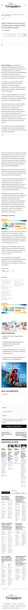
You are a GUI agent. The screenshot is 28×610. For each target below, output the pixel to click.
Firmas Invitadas (3, 449)
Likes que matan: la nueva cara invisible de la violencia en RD (4, 454)
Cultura (17, 492)
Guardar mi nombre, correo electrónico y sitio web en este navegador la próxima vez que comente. (13, 420)
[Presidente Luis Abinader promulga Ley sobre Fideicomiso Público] (24, 445)
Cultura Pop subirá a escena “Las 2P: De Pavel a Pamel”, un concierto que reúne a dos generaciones (14, 351)
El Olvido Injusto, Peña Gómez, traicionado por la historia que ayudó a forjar (10, 456)
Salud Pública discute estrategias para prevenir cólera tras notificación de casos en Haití (6, 293)
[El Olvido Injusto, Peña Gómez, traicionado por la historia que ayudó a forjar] (11, 445)
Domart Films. (23, 608)
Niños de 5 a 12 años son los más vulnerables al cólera (19, 281)
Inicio (2, 14)
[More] (25, 35)
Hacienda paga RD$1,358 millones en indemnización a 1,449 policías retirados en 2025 (13, 343)
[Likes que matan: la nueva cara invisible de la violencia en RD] (4, 445)
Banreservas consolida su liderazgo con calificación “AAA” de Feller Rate (14, 358)
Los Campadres (6, 30)
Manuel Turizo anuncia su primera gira (6, 434)
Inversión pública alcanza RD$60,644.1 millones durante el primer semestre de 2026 (6, 559)
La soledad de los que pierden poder (16, 453)
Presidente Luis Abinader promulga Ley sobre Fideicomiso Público (24, 454)
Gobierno (7, 14)
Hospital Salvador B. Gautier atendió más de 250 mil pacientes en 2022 (21, 435)
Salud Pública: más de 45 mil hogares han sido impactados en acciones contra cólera (6, 282)
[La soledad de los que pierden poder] (17, 445)
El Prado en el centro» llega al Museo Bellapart (5, 498)
